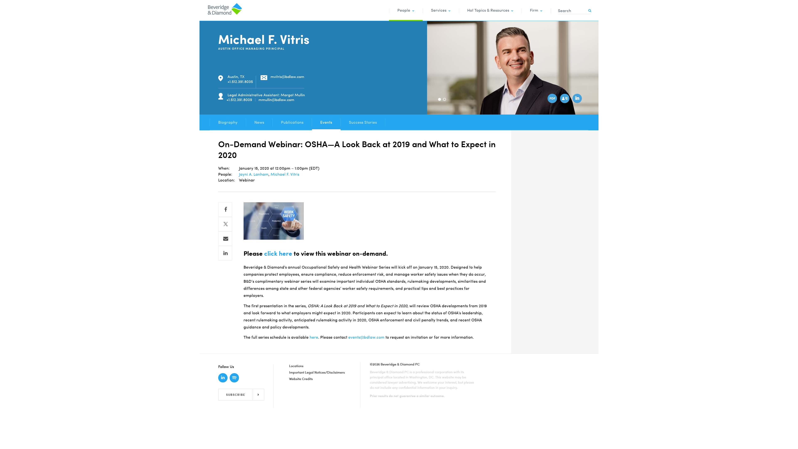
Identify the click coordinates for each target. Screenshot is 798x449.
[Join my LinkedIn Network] (577, 98)
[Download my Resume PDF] (552, 98)
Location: (226, 180)
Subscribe (235, 394)
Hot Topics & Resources (488, 10)
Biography (228, 122)
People (403, 10)
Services (438, 10)
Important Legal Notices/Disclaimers (317, 372)
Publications (292, 122)
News (259, 122)
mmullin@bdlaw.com (276, 99)
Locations (296, 366)
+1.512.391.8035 (240, 81)
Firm (534, 10)
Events (326, 122)
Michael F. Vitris (285, 174)
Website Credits (301, 378)
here (314, 337)
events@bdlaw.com (366, 337)
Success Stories (363, 122)
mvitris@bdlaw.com (287, 76)
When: (224, 168)
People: (225, 174)
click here (278, 253)
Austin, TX (236, 76)
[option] (512, 68)
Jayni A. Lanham (253, 174)
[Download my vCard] (564, 98)
